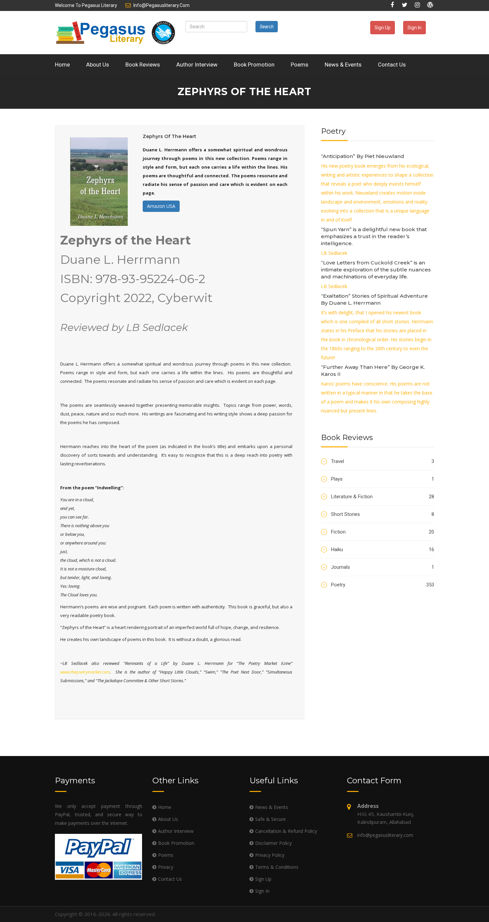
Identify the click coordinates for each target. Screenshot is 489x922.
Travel (382, 461)
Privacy (165, 867)
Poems (299, 64)
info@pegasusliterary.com (161, 5)
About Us (97, 64)
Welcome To (86, 5)
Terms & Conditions (276, 867)
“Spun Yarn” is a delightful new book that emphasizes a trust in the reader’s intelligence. (374, 236)
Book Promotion (254, 64)
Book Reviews (142, 64)
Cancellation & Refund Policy (286, 831)
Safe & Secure (270, 819)
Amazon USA (161, 206)
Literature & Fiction (382, 497)
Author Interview (197, 64)
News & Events (343, 64)
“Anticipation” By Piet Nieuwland (362, 156)
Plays (382, 479)
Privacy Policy (269, 855)
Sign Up (383, 27)
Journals (382, 567)
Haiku (382, 549)
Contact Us (392, 64)
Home (62, 64)
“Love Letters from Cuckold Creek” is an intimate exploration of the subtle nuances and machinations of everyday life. (376, 269)
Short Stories (382, 514)
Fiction (382, 532)
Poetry (382, 585)
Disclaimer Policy (273, 843)
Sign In (414, 27)
